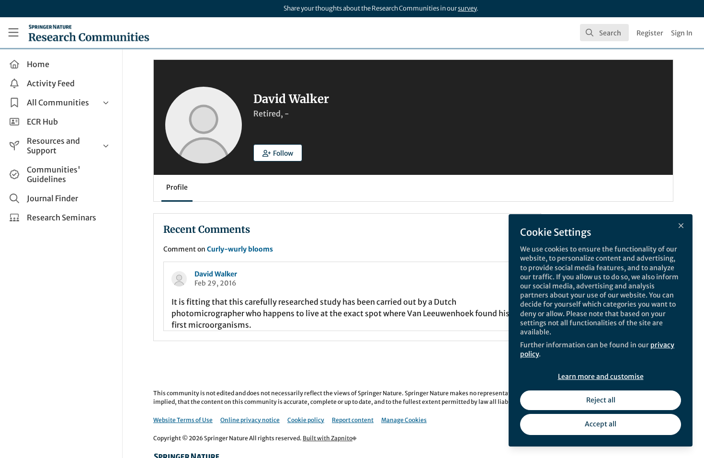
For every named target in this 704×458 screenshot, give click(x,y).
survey (467, 8)
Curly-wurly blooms (240, 249)
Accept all (600, 424)
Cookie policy (305, 420)
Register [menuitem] (649, 33)
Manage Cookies (404, 420)
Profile (177, 187)
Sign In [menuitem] (682, 33)
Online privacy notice (250, 420)
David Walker (215, 274)
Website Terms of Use (183, 420)
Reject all (600, 400)
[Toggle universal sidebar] (13, 32)
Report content (353, 420)
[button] (277, 152)
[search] (604, 32)
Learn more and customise (601, 376)
